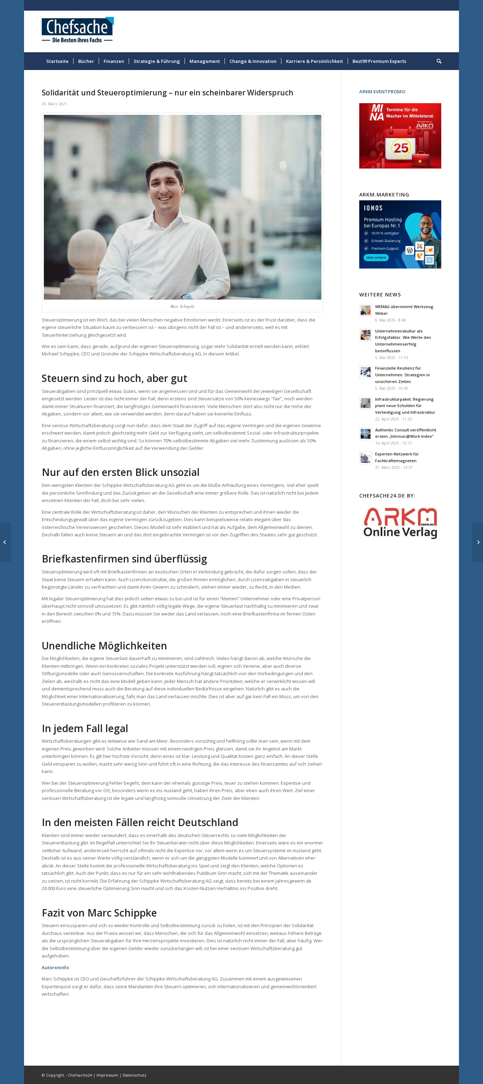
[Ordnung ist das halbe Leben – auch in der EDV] (477, 542)
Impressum (107, 1075)
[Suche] (436, 61)
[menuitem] (57, 61)
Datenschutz (134, 1075)
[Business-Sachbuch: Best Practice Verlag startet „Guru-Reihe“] (5, 542)
